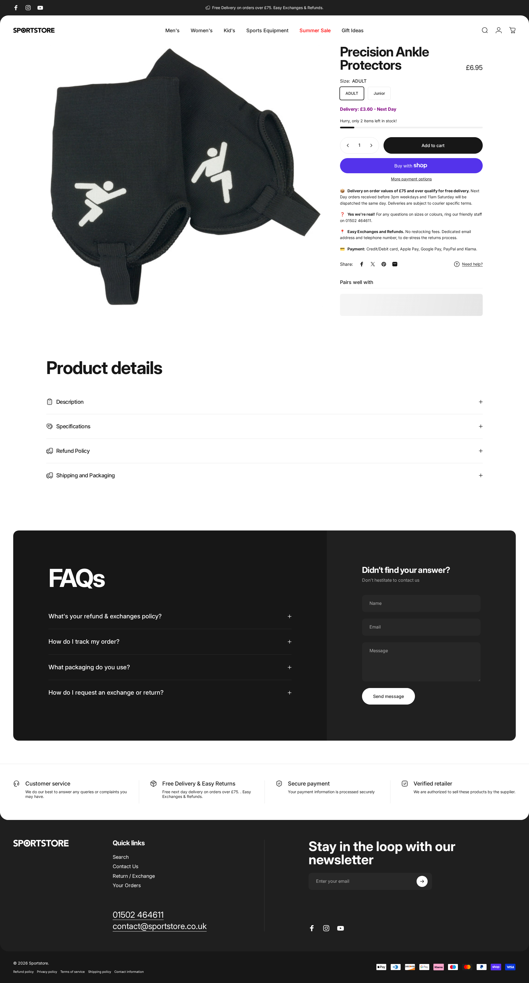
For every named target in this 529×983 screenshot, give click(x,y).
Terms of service (72, 972)
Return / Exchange (134, 876)
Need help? (472, 264)
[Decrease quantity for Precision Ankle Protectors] (346, 145)
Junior (379, 93)
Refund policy (23, 972)
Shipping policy (99, 972)
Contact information (129, 972)
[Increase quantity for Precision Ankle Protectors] (372, 145)
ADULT (352, 93)
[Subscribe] (422, 881)
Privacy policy (47, 972)
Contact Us (125, 866)
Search (121, 857)
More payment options (411, 179)
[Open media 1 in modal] (184, 177)
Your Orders (127, 885)
